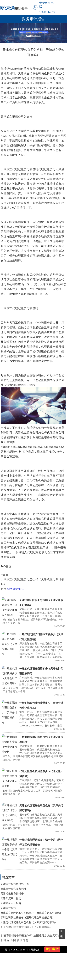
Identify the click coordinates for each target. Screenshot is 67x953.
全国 (13, 940)
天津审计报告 (8, 907)
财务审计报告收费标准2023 (16, 935)
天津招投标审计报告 (12, 893)
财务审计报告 (33, 19)
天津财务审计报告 (11, 903)
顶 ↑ (62, 931)
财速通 (5, 940)
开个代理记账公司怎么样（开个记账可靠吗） (26, 927)
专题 (25, 940)
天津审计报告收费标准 (13, 888)
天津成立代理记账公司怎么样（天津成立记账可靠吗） (31, 912)
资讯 (19, 940)
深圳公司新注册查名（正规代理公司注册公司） (28, 917)
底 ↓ (62, 936)
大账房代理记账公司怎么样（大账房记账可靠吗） (29, 922)
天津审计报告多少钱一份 (15, 883)
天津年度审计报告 (11, 898)
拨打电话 (52, 949)
